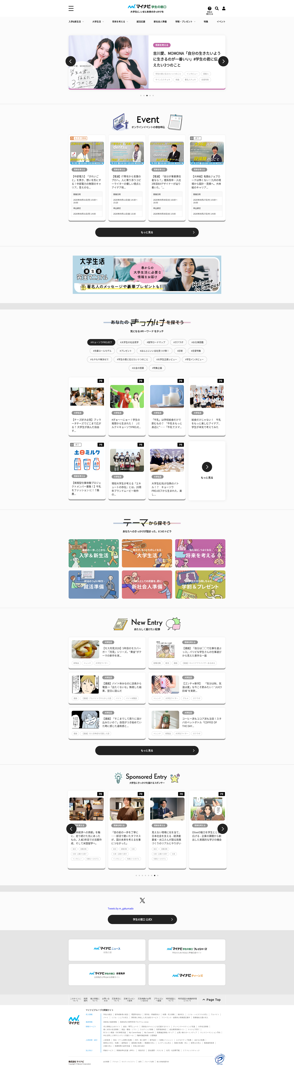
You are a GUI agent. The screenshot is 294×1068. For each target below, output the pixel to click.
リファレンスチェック (191, 1050)
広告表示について (116, 1000)
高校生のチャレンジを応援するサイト (155, 1026)
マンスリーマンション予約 (210, 1032)
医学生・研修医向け (152, 1014)
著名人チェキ (190, 80)
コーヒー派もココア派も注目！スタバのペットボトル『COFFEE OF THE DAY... (201, 722)
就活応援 (141, 22)
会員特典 (205, 80)
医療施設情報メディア (165, 1032)
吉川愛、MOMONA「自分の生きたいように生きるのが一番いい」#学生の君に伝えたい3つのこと (187, 59)
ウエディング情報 (146, 1029)
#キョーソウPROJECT (101, 342)
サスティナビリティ (128, 1061)
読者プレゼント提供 (129, 1000)
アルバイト (215, 1014)
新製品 (76, 663)
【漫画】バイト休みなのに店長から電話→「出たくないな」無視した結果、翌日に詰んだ (121, 687)
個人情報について (95, 1000)
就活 (167, 663)
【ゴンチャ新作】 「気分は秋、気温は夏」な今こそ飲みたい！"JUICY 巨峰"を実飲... (202, 687)
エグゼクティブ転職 (183, 1040)
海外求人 (181, 1014)
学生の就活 (107, 1014)
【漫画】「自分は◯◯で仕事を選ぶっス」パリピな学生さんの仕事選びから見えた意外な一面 (201, 652)
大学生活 (96, 22)
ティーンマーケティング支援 (184, 1026)
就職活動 (157, 663)
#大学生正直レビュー (166, 359)
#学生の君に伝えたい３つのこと (132, 359)
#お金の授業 (138, 368)
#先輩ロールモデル (102, 351)
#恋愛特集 (196, 351)
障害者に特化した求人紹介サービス (144, 1017)
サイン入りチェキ (162, 80)
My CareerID (149, 1032)
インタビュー (192, 74)
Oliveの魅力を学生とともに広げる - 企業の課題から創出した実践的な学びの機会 (167, 836)
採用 (139, 1061)
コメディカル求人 (164, 1043)
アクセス (115, 1061)
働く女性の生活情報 (111, 1029)
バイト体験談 (131, 698)
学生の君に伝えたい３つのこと (168, 74)
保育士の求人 (196, 1043)
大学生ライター (102, 663)
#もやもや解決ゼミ (99, 359)
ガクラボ (196, 698)
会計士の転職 (199, 1040)
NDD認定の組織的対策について (187, 1000)
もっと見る (147, 232)
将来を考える (118, 22)
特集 (206, 22)
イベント (221, 22)
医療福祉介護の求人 (200, 1017)
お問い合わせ (105, 1000)
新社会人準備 (160, 22)
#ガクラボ (178, 342)
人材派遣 (106, 1040)
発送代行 (141, 1050)
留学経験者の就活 (121, 1014)
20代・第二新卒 (141, 1040)
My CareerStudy (135, 1032)
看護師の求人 (150, 1043)
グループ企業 (149, 1061)
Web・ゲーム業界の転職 (122, 1040)
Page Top (214, 1000)
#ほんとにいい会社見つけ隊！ (154, 351)
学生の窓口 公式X (142, 919)
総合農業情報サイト (177, 1029)
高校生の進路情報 (110, 1022)
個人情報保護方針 (163, 1061)
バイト (118, 698)
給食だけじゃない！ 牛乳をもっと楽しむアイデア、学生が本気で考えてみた (206, 423)
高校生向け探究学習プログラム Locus (134, 1022)
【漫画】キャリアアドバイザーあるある (198, 663)
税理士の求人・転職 (111, 1043)
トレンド (87, 663)
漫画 (175, 663)
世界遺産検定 (161, 1029)
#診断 (180, 351)
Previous (71, 61)
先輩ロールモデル (93, 859)
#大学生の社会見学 (129, 342)
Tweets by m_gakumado (121, 908)
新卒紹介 (153, 1040)
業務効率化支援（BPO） (126, 1050)
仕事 (92, 849)
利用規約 (85, 1000)
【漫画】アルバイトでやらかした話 (96, 698)
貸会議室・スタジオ (155, 1050)
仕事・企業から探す (80, 854)
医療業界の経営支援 (122, 1046)
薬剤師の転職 (136, 1043)
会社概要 (106, 1061)
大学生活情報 (203, 1026)
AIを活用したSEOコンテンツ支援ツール (118, 1035)
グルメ (185, 698)
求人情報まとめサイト (111, 1026)
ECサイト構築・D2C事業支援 (114, 1032)
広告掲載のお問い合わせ (144, 1000)
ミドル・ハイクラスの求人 (197, 1014)
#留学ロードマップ (156, 342)
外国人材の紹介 (139, 1046)
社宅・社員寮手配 (173, 1050)
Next (223, 61)
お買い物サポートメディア (187, 1032)
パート (105, 1017)
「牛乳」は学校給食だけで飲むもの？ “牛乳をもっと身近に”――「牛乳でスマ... (167, 423)
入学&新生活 (75, 22)
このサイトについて (75, 1000)
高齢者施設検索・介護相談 (147, 1035)
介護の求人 (107, 1046)
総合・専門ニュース (130, 1026)
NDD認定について (171, 1000)
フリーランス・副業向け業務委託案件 (175, 1017)
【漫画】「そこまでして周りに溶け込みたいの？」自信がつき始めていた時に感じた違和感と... (121, 722)
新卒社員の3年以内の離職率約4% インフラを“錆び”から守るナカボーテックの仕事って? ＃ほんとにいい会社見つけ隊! (207, 839)
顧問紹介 (125, 1043)
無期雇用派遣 (209, 1043)
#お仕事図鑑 (198, 342)
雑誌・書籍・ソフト (129, 1029)
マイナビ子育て (194, 1029)
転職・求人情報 (169, 1014)
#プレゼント (126, 351)
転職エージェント (166, 1040)
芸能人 (206, 74)
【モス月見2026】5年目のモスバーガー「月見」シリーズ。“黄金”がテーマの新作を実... (121, 652)
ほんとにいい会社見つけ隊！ (204, 857)
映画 (177, 80)
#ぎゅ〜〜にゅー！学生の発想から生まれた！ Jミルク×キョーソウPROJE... (126, 423)
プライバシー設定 (158, 1000)
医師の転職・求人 (181, 1043)
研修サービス (108, 1050)
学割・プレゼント (183, 22)
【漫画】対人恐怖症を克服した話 (95, 733)
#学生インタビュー (194, 359)
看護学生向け (136, 1014)
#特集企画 (157, 368)
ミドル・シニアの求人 (119, 1017)
